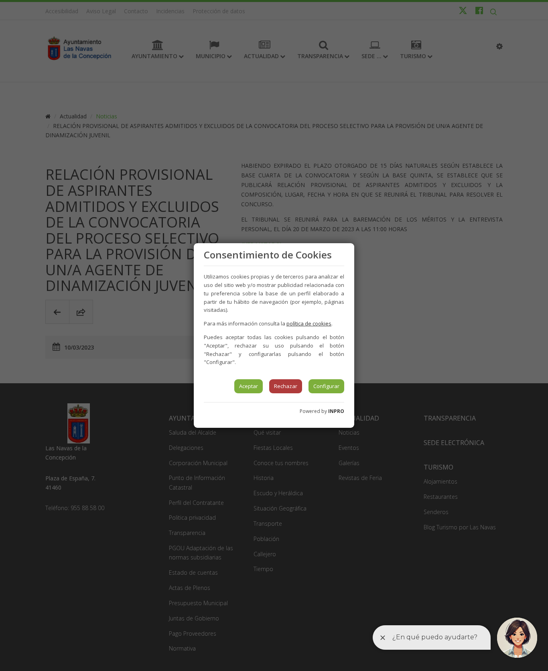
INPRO (336, 411)
